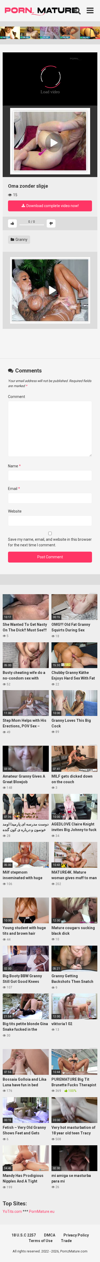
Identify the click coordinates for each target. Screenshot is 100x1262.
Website (15, 511)
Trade (66, 1241)
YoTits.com (12, 1211)
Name (14, 466)
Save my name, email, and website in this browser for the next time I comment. (50, 542)
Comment (16, 397)
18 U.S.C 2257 (23, 1235)
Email (14, 489)
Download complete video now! (52, 206)
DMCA (49, 1235)
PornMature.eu (41, 1211)
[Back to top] (90, 1251)
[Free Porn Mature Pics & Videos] (43, 10)
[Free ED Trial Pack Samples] (50, 141)
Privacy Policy (76, 1235)
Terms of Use (41, 1241)
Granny (21, 239)
